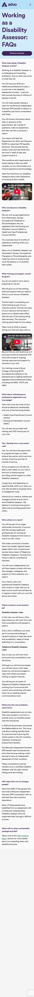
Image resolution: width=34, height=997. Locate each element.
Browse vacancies (17, 53)
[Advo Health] (9, 4)
